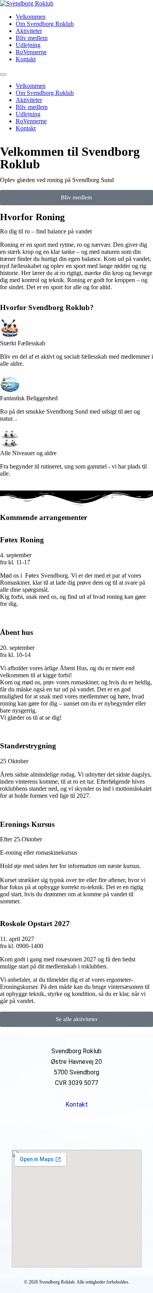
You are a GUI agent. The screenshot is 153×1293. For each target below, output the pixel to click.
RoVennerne (31, 52)
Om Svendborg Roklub (45, 23)
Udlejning (28, 45)
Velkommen (31, 16)
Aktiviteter (29, 30)
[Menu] (3, 74)
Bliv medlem (31, 38)
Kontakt (26, 59)
